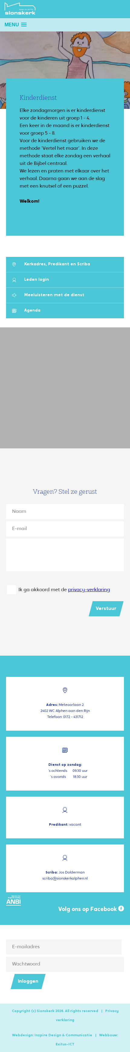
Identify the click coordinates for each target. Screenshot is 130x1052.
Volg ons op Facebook (88, 910)
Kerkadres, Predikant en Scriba (57, 264)
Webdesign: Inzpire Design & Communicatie (52, 1035)
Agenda (32, 310)
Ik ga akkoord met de (64, 590)
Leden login (36, 279)
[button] (16, 25)
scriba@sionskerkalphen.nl (65, 878)
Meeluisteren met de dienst (54, 295)
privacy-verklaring (89, 590)
